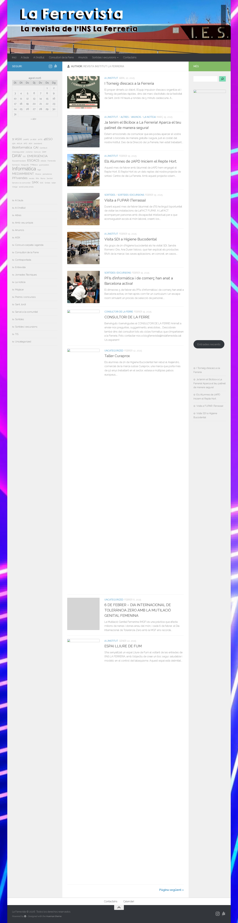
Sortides (109, 195)
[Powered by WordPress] (25, 916)
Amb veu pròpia (24, 222)
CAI (35, 147)
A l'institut (111, 78)
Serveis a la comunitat (21, 183)
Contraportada (23, 259)
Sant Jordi (20, 304)
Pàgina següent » (171, 889)
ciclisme (29, 152)
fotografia (25, 165)
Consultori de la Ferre (61, 57)
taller (54, 183)
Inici (14, 57)
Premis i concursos (25, 297)
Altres (125, 117)
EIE (24, 156)
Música (38, 174)
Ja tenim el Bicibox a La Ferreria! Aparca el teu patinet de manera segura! (209, 383)
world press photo (26, 187)
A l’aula (25, 57)
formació (16, 165)
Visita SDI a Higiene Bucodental (130, 239)
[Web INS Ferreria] (55, 66)
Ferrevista (52, 161)
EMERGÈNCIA (37, 156)
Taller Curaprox (117, 356)
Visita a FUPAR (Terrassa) (125, 200)
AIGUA (19, 143)
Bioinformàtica (22, 147)
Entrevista (20, 267)
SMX (35, 182)
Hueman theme (54, 916)
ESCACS (33, 160)
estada (43, 161)
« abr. (34, 118)
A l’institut (38, 57)
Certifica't (43, 148)
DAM (44, 152)
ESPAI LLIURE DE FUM (123, 646)
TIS (16, 334)
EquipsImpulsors (19, 161)
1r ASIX (17, 139)
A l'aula (19, 200)
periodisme (47, 174)
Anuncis (83, 57)
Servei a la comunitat (26, 311)
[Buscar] (222, 79)
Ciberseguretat (18, 152)
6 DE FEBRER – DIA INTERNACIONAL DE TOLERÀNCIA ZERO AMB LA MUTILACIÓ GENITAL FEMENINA (137, 610)
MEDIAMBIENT (23, 173)
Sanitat (50, 178)
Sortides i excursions (104, 57)
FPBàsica (34, 165)
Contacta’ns (129, 57)
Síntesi (47, 183)
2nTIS (40, 139)
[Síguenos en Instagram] (50, 66)
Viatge (14, 187)
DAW (17, 156)
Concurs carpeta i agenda (29, 245)
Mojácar (19, 289)
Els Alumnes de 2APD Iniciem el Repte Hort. (140, 161)
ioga (39, 170)
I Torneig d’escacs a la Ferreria (129, 83)
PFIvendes (20, 178)
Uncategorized (113, 350)
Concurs (37, 152)
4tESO (48, 139)
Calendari (128, 901)
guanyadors (44, 165)
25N (13, 143)
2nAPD (26, 139)
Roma (42, 178)
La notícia (149, 117)
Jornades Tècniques (26, 274)
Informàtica (24, 169)
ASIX (30, 143)
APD (25, 143)
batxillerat (38, 143)
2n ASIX (33, 139)
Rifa (37, 178)
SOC (41, 183)
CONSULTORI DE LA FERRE (127, 317)
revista (31, 178)
